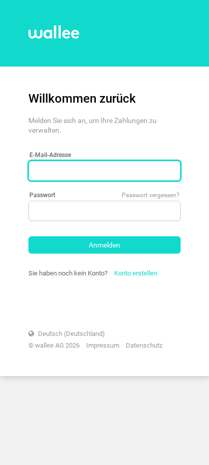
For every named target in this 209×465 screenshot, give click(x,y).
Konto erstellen (135, 273)
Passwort (42, 195)
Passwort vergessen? (151, 195)
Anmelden (104, 245)
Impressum (102, 345)
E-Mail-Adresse (50, 155)
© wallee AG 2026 (54, 345)
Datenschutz (144, 345)
